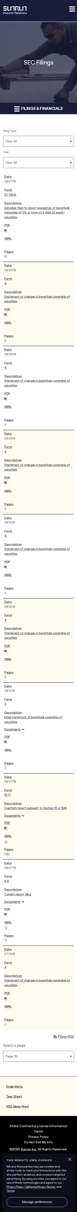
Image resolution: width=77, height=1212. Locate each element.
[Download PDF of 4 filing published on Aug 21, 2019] (6, 482)
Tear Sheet (14, 1096)
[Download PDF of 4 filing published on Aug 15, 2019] (6, 566)
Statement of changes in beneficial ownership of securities (37, 299)
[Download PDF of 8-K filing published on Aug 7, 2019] (6, 914)
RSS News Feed (17, 1106)
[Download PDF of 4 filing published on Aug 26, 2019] (6, 398)
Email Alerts (14, 1086)
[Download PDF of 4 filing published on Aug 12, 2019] (6, 650)
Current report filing (17, 894)
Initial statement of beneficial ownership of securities (33, 719)
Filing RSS (63, 1036)
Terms (38, 1131)
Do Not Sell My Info (38, 1142)
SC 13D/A (10, 195)
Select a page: (14, 1045)
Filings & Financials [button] (41, 108)
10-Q (7, 795)
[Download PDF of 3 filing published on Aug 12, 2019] (6, 741)
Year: (6, 152)
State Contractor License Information (38, 1126)
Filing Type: (10, 131)
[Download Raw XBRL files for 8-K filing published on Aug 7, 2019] (6, 927)
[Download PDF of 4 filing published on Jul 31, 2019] (6, 998)
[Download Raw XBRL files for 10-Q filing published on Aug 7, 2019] (6, 841)
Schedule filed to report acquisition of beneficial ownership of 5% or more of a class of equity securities (36, 212)
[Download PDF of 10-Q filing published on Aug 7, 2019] (6, 828)
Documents (14, 729)
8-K (6, 881)
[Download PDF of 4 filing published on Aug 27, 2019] (6, 314)
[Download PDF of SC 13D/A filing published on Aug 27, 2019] (6, 230)
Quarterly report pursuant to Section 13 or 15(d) (35, 808)
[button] (72, 9)
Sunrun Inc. (29, 1149)
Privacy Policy (39, 1136)
